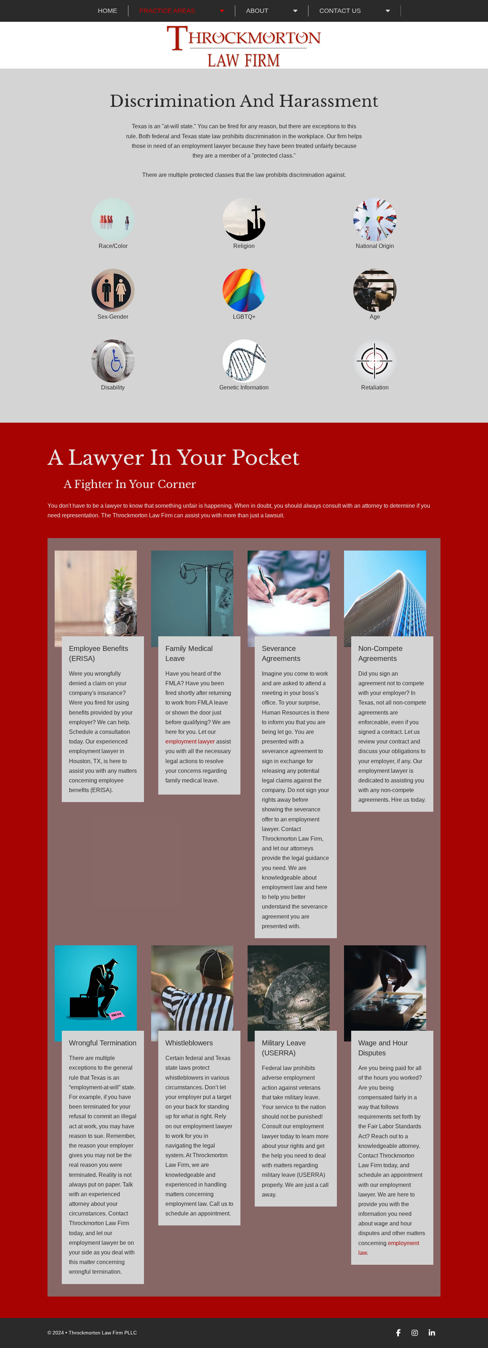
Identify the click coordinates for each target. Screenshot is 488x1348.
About (257, 10)
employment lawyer (190, 741)
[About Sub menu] (295, 11)
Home (107, 10)
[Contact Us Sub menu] (387, 11)
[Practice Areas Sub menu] (222, 11)
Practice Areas (167, 10)
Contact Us (340, 10)
